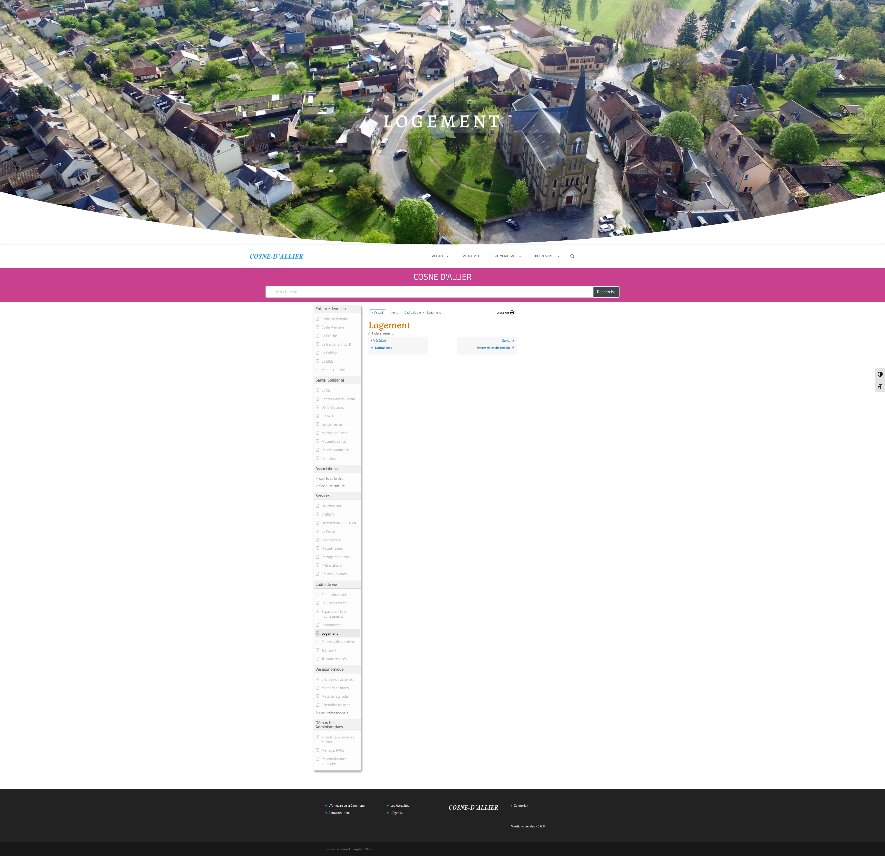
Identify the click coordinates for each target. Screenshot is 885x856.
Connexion (521, 806)
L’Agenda (396, 813)
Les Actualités (399, 806)
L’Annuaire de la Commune (347, 806)
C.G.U (541, 826)
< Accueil (378, 312)
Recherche (606, 292)
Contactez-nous (339, 813)
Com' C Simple (351, 849)
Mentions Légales (523, 826)
